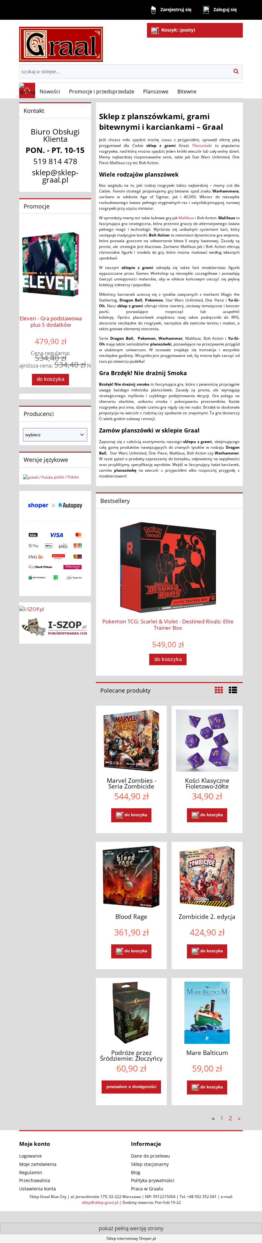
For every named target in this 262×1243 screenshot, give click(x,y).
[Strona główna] (61, 41)
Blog (135, 1172)
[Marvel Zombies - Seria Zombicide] (131, 740)
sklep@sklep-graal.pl (99, 1202)
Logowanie (30, 1156)
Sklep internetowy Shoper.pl (131, 1238)
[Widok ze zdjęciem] (219, 690)
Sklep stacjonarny (150, 1164)
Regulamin (30, 1172)
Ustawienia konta (37, 1189)
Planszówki (202, 145)
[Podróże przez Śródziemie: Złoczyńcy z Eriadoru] (131, 1013)
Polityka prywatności (152, 1180)
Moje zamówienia (38, 1164)
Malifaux (186, 218)
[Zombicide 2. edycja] (207, 877)
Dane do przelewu (150, 1156)
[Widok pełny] (233, 690)
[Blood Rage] (131, 877)
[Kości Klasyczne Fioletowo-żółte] (207, 740)
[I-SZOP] (55, 626)
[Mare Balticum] (207, 1013)
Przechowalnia (34, 1180)
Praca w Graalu (147, 1189)
